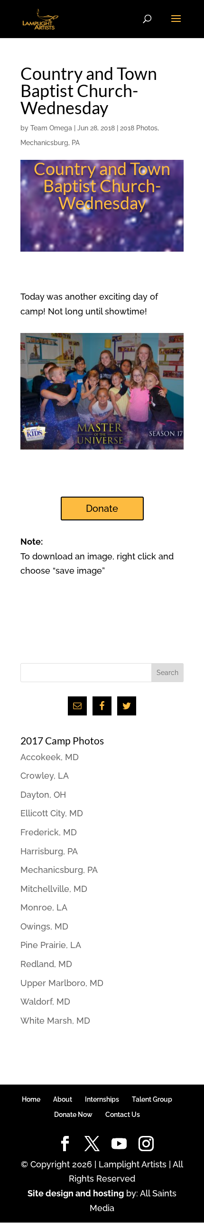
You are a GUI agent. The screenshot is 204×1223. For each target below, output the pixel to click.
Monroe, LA (43, 907)
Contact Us (122, 1114)
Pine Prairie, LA (50, 945)
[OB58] (102, 449)
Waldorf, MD (45, 1002)
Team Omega (51, 128)
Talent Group (152, 1099)
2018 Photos (139, 128)
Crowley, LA (44, 776)
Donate (102, 508)
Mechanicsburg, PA (50, 143)
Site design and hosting (76, 1193)
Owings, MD (44, 926)
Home (31, 1099)
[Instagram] (146, 1144)
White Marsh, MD (55, 1021)
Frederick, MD (48, 832)
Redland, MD (46, 964)
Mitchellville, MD (53, 889)
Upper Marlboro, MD (61, 983)
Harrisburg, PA (49, 851)
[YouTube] (119, 1144)
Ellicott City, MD (51, 813)
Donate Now (73, 1114)
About (62, 1099)
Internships (102, 1099)
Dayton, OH (43, 795)
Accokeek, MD (49, 757)
